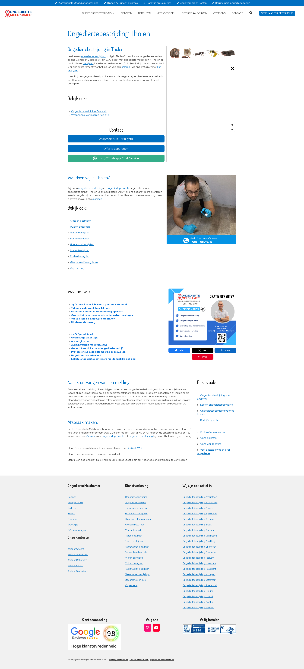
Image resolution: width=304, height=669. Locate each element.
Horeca (71, 513)
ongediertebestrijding (93, 56)
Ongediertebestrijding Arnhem (198, 519)
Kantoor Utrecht (76, 549)
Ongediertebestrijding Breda (197, 524)
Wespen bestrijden (80, 220)
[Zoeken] (250, 13)
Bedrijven (73, 508)
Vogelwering (77, 268)
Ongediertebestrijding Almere (198, 508)
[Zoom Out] (232, 129)
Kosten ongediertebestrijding (217, 404)
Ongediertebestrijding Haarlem (198, 558)
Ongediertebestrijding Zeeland (89, 111)
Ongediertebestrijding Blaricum (199, 530)
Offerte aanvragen (77, 530)
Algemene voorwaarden (162, 660)
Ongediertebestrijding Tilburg (198, 591)
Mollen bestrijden (79, 256)
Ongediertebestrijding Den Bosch (200, 535)
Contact (72, 497)
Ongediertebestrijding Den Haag (199, 541)
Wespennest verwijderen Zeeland (90, 115)
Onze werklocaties (210, 444)
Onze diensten (208, 438)
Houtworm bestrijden (82, 244)
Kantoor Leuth (75, 565)
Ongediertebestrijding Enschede (199, 552)
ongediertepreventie (118, 188)
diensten (97, 199)
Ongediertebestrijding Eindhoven (199, 546)
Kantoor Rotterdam (77, 560)
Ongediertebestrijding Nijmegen (199, 574)
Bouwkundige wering (136, 508)
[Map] (202, 99)
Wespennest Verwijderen (84, 262)
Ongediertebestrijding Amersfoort (200, 497)
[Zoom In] (232, 124)
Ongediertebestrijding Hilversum (199, 563)
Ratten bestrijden (79, 232)
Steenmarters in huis (135, 580)
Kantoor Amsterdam (78, 554)
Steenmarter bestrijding (137, 574)
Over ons (72, 519)
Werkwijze (73, 524)
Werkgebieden (75, 502)
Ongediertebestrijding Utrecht (198, 596)
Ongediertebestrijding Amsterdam (200, 502)
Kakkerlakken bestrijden (137, 546)
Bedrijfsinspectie (209, 420)
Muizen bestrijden (80, 226)
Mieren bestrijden (79, 250)
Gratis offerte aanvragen (214, 432)
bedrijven (88, 63)
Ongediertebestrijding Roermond (200, 585)
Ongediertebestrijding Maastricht (199, 569)
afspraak (126, 67)
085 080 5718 (134, 448)
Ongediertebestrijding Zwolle (198, 602)
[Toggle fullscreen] (232, 68)
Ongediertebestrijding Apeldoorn (200, 513)
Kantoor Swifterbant (78, 571)
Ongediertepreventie (135, 502)
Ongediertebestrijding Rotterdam (199, 580)
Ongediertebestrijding (136, 497)
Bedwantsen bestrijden (136, 552)
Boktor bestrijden (80, 238)
